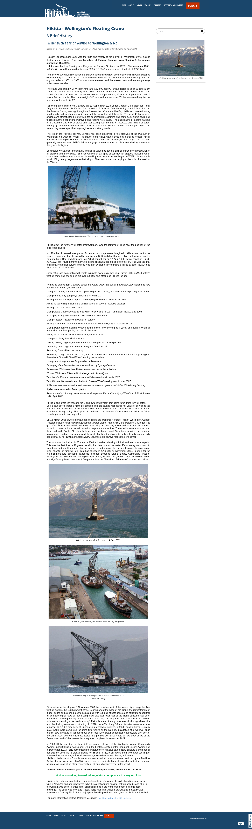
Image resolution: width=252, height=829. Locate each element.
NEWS (139, 5)
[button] (251, 825)
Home (123, 5)
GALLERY (157, 5)
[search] (202, 31)
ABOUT (131, 5)
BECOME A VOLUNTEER (173, 5)
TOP (241, 824)
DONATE (192, 5)
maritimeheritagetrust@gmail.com (115, 798)
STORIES (147, 5)
